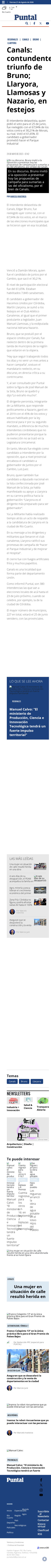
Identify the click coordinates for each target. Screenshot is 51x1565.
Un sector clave (13, 1371)
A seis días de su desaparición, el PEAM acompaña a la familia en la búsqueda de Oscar (21, 880)
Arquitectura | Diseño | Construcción (20, 1145)
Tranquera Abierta (43, 1108)
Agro (24, 1514)
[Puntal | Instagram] (41, 1490)
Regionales (23, 1179)
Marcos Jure (25, 932)
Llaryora (37, 1081)
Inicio (9, 1510)
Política (10, 1532)
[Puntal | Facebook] (34, 23)
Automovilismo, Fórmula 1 (17, 1326)
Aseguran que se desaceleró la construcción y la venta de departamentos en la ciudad (21, 925)
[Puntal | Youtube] (47, 23)
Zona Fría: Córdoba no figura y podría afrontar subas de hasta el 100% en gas (21, 903)
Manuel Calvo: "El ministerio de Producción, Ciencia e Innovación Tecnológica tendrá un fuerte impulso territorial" (28, 722)
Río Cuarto (10, 1516)
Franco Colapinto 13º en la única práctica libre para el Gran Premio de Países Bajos (28, 1333)
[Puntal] (15, 1481)
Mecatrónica (12, 1415)
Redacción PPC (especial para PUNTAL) (29, 1343)
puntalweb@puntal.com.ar (16, 1557)
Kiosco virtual (41, 1525)
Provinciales (12, 1179)
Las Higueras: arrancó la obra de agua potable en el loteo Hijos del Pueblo (35, 1210)
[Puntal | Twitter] (40, 23)
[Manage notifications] (44, 1559)
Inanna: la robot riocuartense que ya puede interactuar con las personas (28, 1422)
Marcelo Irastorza (18, 196)
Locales (10, 1279)
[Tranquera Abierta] (43, 1100)
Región (18, 1515)
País (16, 1520)
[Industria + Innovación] (13, 1100)
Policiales (11, 1527)
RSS (40, 1534)
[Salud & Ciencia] (28, 1099)
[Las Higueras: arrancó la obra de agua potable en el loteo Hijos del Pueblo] (33, 1187)
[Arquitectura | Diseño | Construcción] (28, 1129)
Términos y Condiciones (15, 1542)
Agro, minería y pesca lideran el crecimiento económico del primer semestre (20, 891)
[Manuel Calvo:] (10, 1195)
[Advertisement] (28, 247)
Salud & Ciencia (28, 1106)
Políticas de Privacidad (16, 1545)
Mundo (25, 1509)
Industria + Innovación (13, 1109)
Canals (12, 1081)
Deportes (11, 1522)
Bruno (24, 1081)
